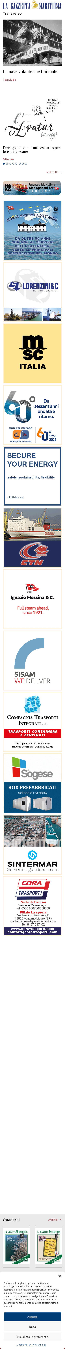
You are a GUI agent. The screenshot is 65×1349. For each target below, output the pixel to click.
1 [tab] (4, 164)
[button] (59, 1276)
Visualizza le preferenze (32, 1337)
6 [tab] (20, 164)
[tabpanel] (32, 153)
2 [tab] (7, 164)
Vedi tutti (52, 172)
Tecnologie (9, 79)
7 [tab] (23, 164)
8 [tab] (26, 164)
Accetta (32, 1316)
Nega (32, 1327)
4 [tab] (13, 164)
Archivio (53, 1219)
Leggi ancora (32, 153)
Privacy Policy (39, 1344)
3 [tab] (10, 164)
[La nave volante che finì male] (32, 43)
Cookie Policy (24, 1344)
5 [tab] (16, 164)
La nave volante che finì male (30, 71)
